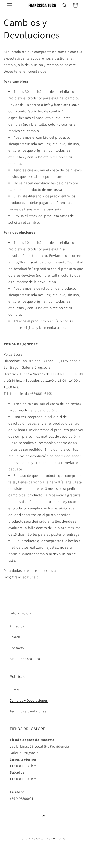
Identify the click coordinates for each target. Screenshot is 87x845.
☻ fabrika (59, 838)
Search (15, 637)
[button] (9, 5)
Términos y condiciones (28, 711)
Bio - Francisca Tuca (25, 659)
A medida (17, 626)
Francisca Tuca (41, 838)
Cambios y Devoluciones (29, 700)
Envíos (15, 689)
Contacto (17, 648)
